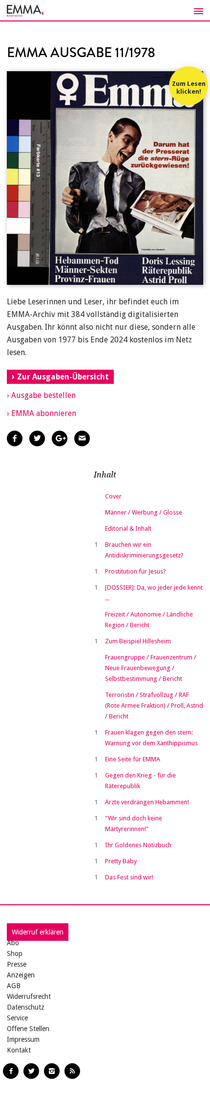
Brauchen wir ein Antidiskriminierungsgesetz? (144, 550)
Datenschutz (25, 1007)
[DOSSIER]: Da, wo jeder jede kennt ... (154, 593)
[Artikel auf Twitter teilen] (37, 438)
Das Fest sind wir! (129, 877)
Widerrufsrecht (29, 996)
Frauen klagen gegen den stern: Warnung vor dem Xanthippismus (151, 738)
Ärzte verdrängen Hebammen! (147, 802)
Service (17, 1018)
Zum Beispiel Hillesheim (138, 641)
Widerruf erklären (37, 932)
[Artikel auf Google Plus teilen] (59, 438)
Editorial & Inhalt (128, 528)
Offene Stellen (28, 1029)
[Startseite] (105, 11)
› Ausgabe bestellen (41, 395)
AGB (14, 986)
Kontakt (19, 1050)
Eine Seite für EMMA (132, 759)
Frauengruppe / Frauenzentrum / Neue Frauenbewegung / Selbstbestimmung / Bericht (150, 668)
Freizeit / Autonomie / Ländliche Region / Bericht (149, 620)
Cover (113, 496)
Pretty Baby (121, 861)
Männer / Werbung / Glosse (143, 512)
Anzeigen (21, 975)
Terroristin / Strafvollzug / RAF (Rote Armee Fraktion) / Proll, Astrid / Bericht (154, 705)
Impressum (23, 1039)
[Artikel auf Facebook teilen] (14, 438)
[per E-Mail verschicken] (82, 438)
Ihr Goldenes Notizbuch (138, 845)
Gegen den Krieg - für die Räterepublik (140, 781)
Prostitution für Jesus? (135, 571)
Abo (13, 943)
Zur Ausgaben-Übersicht (63, 376)
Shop (14, 953)
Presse (16, 964)
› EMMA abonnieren (41, 413)
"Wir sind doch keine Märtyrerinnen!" (133, 824)
